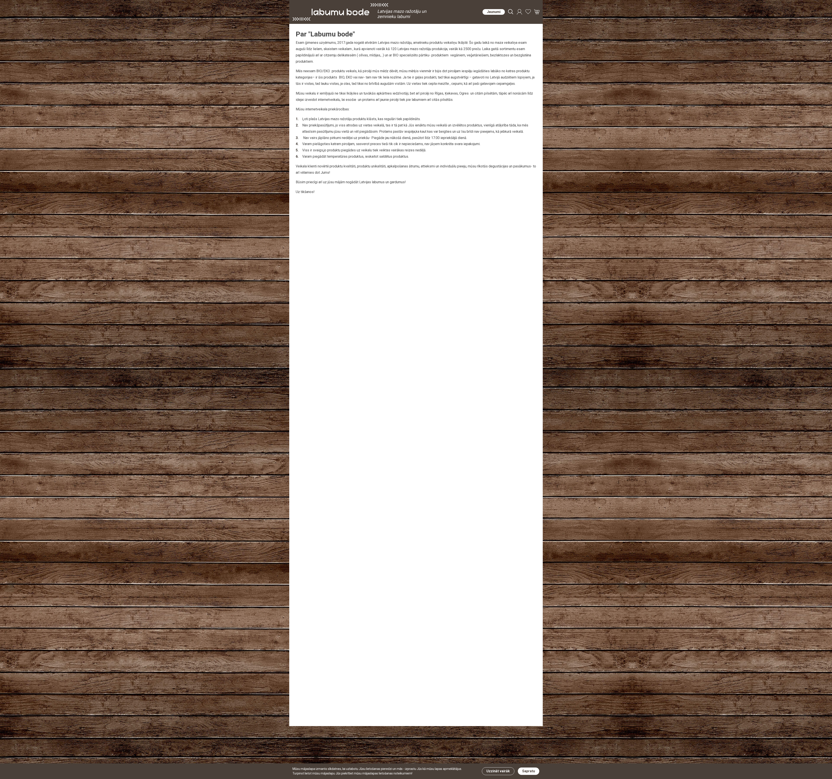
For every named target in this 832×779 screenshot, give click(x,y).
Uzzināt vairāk (498, 771)
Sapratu (528, 771)
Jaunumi (493, 12)
